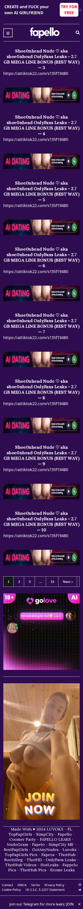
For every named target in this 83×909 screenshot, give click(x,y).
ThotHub (66, 854)
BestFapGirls (16, 849)
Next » (68, 581)
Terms (35, 885)
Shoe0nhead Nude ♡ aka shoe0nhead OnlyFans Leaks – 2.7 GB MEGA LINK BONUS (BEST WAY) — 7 (41, 323)
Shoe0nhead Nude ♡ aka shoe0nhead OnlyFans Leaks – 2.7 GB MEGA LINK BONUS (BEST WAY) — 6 (41, 257)
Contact (7, 885)
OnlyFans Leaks (61, 859)
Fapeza (47, 854)
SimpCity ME (61, 844)
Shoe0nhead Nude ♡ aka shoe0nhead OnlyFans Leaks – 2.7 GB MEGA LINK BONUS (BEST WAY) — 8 (41, 389)
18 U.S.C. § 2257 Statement (45, 890)
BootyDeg (13, 859)
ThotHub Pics (33, 869)
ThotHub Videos (21, 864)
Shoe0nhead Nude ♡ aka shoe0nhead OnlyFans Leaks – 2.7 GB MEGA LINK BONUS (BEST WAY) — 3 (41, 59)
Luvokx (70, 849)
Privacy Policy (54, 885)
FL (70, 829)
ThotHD (34, 859)
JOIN (70, 904)
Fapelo (38, 844)
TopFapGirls (20, 834)
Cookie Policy (11, 890)
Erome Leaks (62, 869)
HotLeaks (50, 864)
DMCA (22, 885)
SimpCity (45, 834)
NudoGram (17, 844)
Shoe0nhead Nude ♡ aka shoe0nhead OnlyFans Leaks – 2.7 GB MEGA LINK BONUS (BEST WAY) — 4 (41, 125)
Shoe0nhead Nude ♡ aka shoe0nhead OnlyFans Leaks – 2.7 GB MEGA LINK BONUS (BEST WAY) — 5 (41, 191)
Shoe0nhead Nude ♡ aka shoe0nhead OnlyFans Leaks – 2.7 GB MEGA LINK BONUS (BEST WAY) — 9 (41, 455)
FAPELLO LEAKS (55, 839)
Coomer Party (22, 839)
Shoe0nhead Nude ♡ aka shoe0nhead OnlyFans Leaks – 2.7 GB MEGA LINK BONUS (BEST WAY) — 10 (41, 521)
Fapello (65, 834)
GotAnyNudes (45, 849)
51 (52, 581)
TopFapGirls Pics (21, 854)
